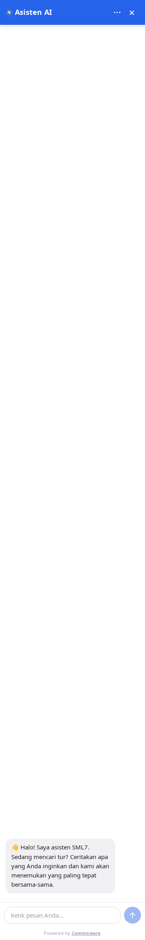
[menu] (117, 12)
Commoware (86, 933)
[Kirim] (132, 915)
